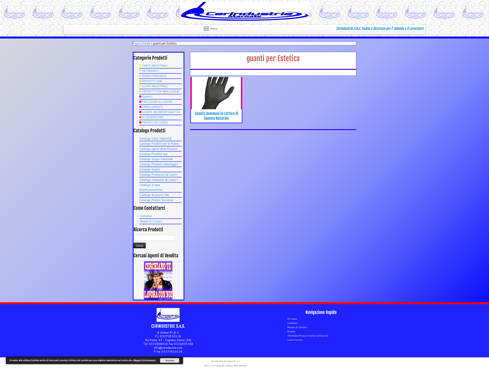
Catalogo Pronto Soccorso (156, 200)
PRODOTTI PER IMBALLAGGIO (160, 91)
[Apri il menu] (206, 29)
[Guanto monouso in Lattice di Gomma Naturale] (216, 95)
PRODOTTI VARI (152, 81)
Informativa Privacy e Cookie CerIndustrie (307, 335)
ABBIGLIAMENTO (152, 107)
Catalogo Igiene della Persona (158, 149)
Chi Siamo (292, 318)
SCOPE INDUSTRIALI (155, 86)
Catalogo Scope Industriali (156, 159)
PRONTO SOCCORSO (155, 122)
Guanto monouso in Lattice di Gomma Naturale (216, 116)
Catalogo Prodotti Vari (153, 154)
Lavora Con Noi (294, 339)
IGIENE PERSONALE (154, 76)
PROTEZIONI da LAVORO (157, 102)
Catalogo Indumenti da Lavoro (158, 180)
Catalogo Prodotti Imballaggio (158, 164)
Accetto (169, 360)
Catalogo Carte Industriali (155, 138)
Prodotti (291, 331)
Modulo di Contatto (151, 221)
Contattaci (146, 216)
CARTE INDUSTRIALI (155, 65)
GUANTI (147, 96)
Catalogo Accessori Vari (154, 195)
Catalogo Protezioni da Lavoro (158, 175)
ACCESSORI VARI (152, 117)
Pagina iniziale (141, 43)
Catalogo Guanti (149, 169)
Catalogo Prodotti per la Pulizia (159, 144)
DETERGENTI (150, 71)
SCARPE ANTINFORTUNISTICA (161, 112)
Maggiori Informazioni (145, 360)
